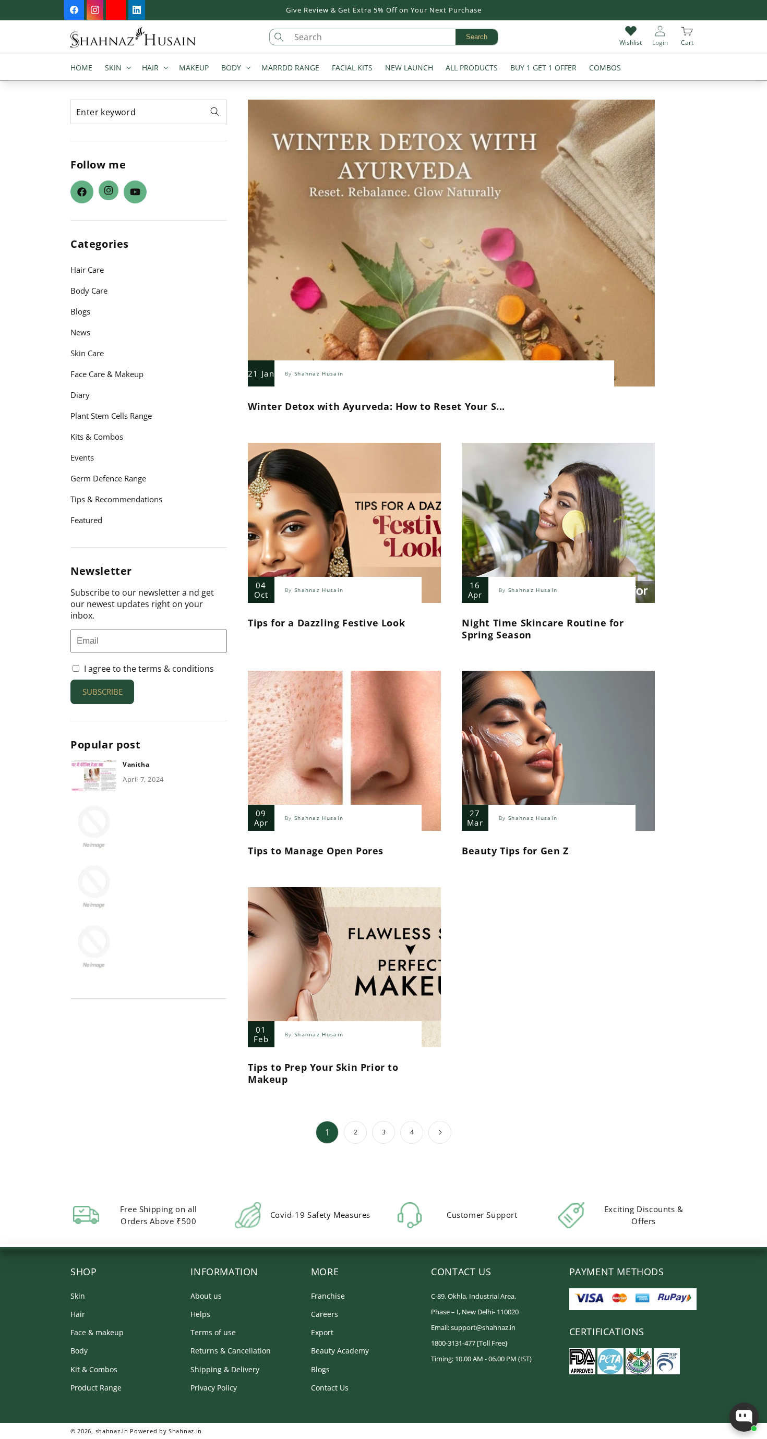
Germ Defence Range (108, 478)
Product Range (96, 1388)
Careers (324, 1314)
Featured (86, 520)
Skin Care (87, 353)
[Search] (214, 111)
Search (476, 37)
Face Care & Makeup (106, 374)
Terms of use (213, 1332)
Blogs (80, 311)
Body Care (88, 290)
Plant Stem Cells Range (111, 415)
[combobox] (393, 37)
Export (322, 1332)
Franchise (328, 1296)
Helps (200, 1314)
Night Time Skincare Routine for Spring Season (543, 629)
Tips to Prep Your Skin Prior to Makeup (323, 1073)
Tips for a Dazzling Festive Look (326, 623)
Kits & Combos (96, 436)
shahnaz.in (111, 1431)
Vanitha (136, 764)
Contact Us (330, 1388)
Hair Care (87, 269)
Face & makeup (97, 1332)
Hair (77, 1314)
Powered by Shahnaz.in (166, 1431)
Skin (77, 1296)
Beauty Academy (340, 1351)
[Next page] (439, 1132)
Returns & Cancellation (230, 1351)
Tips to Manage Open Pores (316, 851)
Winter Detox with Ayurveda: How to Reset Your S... (376, 407)
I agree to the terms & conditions (148, 668)
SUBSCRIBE (102, 691)
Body (79, 1351)
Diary (80, 395)
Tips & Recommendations (116, 499)
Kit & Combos (93, 1369)
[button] (117, 68)
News (80, 332)
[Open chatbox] (744, 1417)
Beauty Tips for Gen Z (515, 851)
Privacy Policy (213, 1388)
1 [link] (327, 1132)
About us (206, 1296)
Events (82, 457)
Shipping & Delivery (224, 1369)
